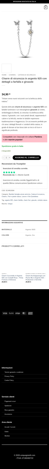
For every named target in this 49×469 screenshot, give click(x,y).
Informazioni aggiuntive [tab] (12, 223)
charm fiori (27, 200)
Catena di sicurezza (27, 75)
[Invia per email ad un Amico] (16, 209)
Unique (10, 204)
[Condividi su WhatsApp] (4, 209)
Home (4, 75)
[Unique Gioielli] (25, 7)
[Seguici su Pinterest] (27, 451)
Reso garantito (9, 410)
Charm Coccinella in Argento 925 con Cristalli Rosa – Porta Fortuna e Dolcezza (12, 278)
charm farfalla (18, 200)
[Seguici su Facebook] (22, 451)
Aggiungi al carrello (27, 158)
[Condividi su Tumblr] (24, 209)
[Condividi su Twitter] (12, 209)
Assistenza (8, 414)
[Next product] (3, 89)
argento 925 (9, 200)
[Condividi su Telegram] (28, 209)
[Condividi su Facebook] (8, 209)
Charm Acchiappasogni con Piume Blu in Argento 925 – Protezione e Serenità (35, 278)
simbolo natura (42, 200)
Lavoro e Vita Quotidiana (30, 196)
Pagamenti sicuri (10, 401)
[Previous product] (8, 89)
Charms (12, 75)
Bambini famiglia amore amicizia (19, 194)
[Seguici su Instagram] (24, 451)
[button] (3, 7)
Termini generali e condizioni (14, 372)
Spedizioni (8, 406)
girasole (34, 200)
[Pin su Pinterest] (20, 209)
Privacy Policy (9, 376)
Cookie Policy (9, 380)
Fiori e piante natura (14, 196)
